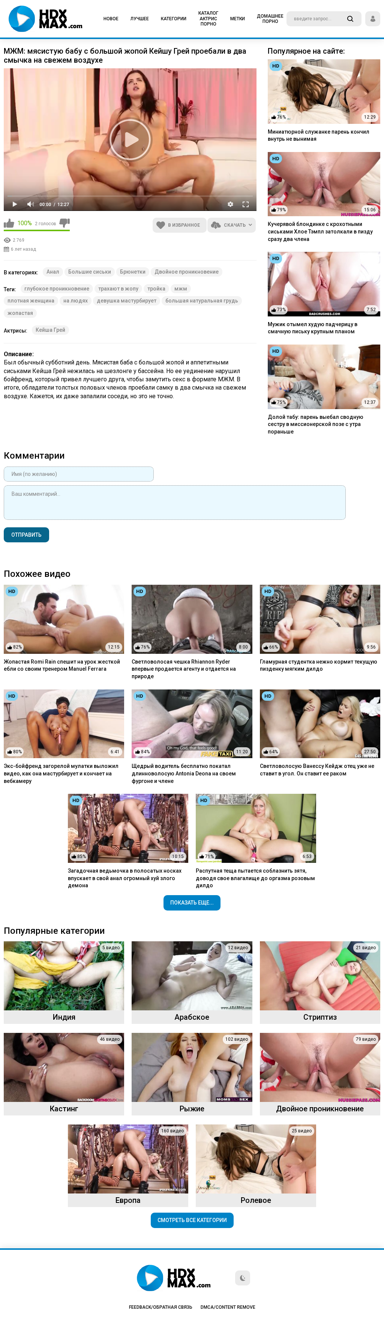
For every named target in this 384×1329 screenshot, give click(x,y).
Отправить (26, 535)
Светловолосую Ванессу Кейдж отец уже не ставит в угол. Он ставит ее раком (317, 770)
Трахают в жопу (118, 289)
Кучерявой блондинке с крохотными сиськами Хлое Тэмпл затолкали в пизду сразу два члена (320, 231)
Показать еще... (192, 903)
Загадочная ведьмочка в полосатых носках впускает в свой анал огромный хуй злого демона (125, 878)
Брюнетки (133, 272)
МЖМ (180, 289)
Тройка (156, 289)
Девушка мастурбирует (126, 301)
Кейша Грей (50, 330)
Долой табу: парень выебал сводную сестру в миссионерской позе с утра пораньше (315, 424)
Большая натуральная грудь (201, 301)
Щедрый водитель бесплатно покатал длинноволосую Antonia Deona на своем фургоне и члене (184, 773)
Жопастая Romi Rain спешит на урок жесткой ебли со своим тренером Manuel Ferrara (62, 665)
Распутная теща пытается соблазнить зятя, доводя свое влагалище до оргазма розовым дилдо (255, 878)
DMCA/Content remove (228, 1307)
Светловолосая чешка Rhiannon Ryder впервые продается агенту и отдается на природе (184, 669)
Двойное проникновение (186, 272)
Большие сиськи (89, 272)
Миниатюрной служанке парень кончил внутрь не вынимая (318, 135)
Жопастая (20, 313)
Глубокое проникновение (56, 289)
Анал (52, 272)
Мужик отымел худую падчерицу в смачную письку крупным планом (312, 328)
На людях (75, 301)
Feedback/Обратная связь (160, 1307)
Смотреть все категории (192, 1220)
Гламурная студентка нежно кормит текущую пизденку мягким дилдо (318, 665)
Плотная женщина (31, 301)
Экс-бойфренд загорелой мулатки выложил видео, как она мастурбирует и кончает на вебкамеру (61, 773)
